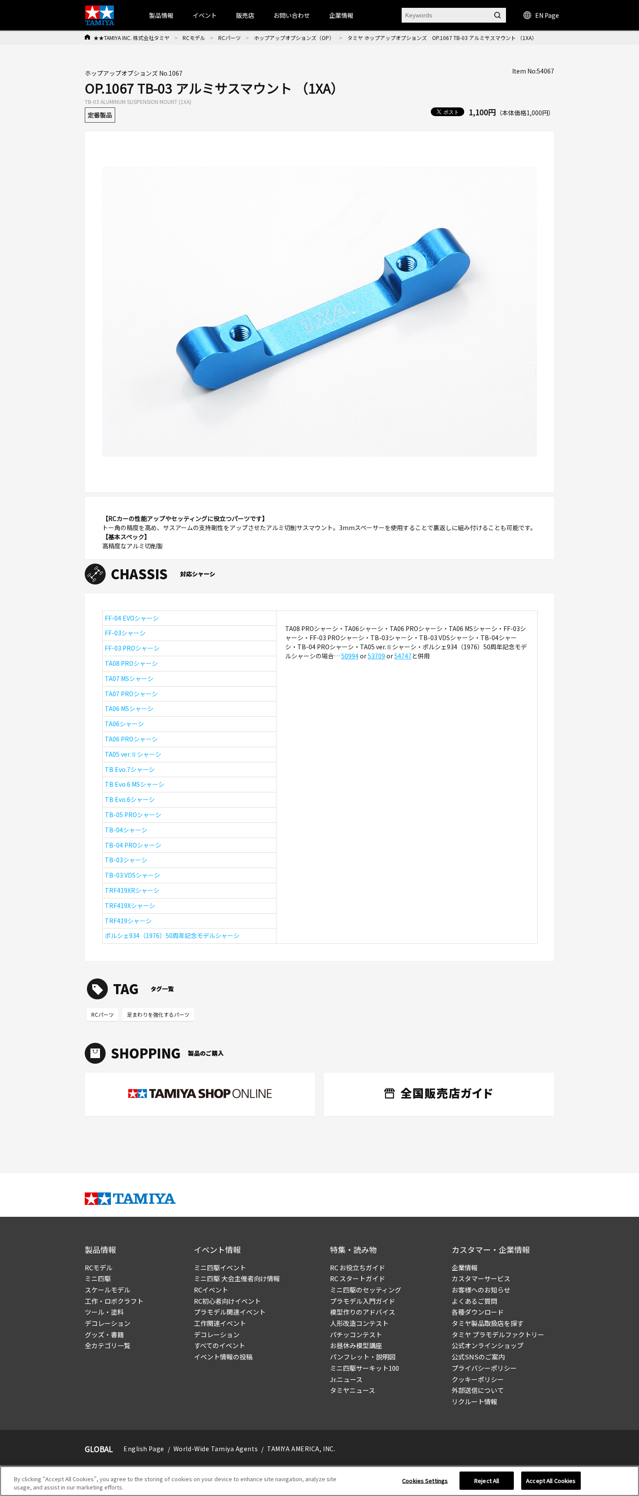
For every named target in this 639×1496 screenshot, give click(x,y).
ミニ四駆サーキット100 (364, 1367)
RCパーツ (229, 37)
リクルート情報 (474, 1401)
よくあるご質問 (474, 1301)
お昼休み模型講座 (356, 1345)
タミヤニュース (352, 1390)
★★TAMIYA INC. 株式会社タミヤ (131, 37)
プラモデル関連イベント (230, 1311)
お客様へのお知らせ (481, 1289)
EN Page (547, 15)
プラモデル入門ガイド (362, 1301)
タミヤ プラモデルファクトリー (498, 1334)
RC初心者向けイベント (227, 1301)
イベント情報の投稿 (223, 1356)
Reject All (486, 1480)
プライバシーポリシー (484, 1367)
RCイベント (211, 1289)
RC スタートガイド (357, 1278)
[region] (319, 1481)
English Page (143, 1448)
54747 (403, 655)
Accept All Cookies (551, 1480)
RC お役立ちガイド (357, 1267)
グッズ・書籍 (104, 1334)
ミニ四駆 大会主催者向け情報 (237, 1278)
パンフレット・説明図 (363, 1356)
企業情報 (465, 1267)
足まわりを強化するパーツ (158, 1014)
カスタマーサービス (481, 1278)
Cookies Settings (425, 1480)
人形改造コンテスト (359, 1323)
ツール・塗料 (104, 1311)
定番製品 (100, 114)
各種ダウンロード (478, 1311)
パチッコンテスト (356, 1334)
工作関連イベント (220, 1323)
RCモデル (194, 37)
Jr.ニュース (346, 1379)
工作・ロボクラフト (114, 1301)
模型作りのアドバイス (362, 1311)
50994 (350, 655)
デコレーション (107, 1323)
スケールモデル (107, 1289)
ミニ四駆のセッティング (365, 1289)
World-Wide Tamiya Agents (215, 1448)
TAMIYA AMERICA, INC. (301, 1448)
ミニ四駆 (98, 1278)
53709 (376, 655)
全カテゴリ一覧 (107, 1345)
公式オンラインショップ (487, 1345)
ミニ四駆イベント (220, 1267)
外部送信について (478, 1390)
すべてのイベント (219, 1345)
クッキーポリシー (478, 1379)
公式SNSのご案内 (478, 1356)
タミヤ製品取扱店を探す (487, 1323)
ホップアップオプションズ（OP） (294, 37)
